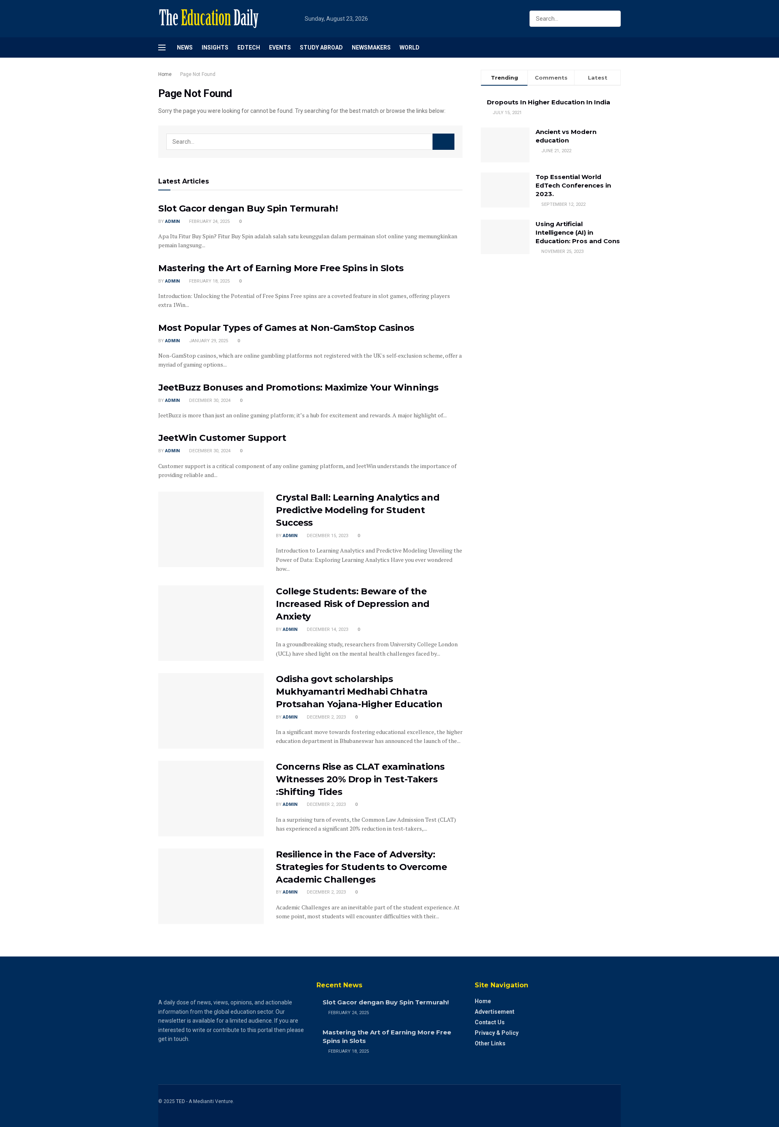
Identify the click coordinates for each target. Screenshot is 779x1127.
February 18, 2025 (209, 281)
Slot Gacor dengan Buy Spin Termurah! (248, 208)
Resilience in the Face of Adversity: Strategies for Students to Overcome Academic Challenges (361, 867)
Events (280, 47)
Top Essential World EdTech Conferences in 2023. (573, 185)
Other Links (490, 1043)
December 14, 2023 (327, 629)
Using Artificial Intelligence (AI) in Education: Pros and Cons (578, 232)
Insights (215, 47)
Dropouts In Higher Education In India (548, 102)
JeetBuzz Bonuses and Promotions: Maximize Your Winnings (298, 387)
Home (165, 74)
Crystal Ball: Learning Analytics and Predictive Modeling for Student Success (357, 510)
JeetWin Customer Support (222, 437)
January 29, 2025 (208, 340)
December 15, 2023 (327, 535)
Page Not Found (197, 74)
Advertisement (494, 1011)
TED (180, 1101)
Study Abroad (321, 47)
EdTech (248, 47)
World (410, 47)
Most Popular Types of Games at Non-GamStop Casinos (286, 327)
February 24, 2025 (209, 221)
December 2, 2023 (326, 717)
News (185, 47)
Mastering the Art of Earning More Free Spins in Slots (281, 268)
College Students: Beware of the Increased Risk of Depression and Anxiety (353, 604)
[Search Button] (613, 19)
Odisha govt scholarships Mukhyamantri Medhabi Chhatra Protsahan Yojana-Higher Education (359, 692)
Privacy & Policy (497, 1033)
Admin (172, 221)
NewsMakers (371, 47)
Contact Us (490, 1022)
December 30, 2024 (209, 400)
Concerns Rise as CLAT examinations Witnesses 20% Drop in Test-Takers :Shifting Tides (360, 779)
